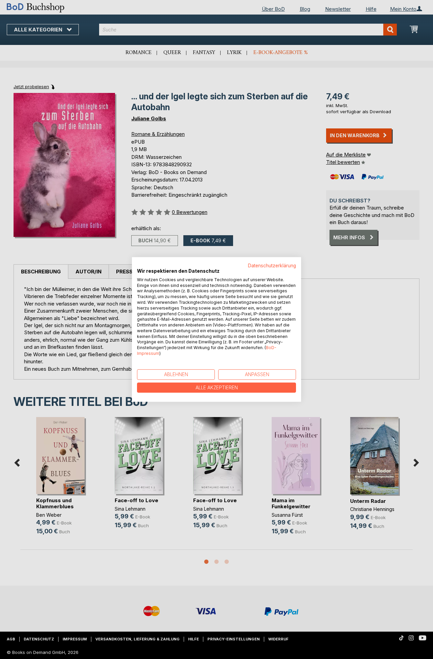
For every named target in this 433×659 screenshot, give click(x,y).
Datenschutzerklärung (272, 265)
